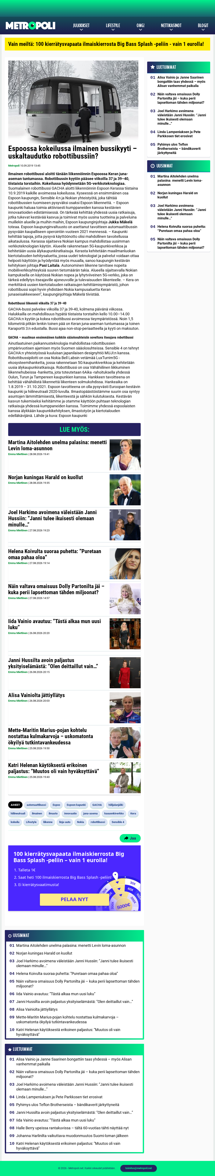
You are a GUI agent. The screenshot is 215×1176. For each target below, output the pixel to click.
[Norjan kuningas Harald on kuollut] (125, 489)
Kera (133, 813)
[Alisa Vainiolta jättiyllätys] (125, 707)
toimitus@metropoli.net (138, 1168)
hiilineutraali (18, 813)
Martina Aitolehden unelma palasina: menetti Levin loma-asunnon (57, 445)
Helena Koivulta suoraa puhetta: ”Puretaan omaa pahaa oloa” (54, 554)
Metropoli (14, 165)
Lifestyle (113, 25)
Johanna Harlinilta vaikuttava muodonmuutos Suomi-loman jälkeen (72, 1135)
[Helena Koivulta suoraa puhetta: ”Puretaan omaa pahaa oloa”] (125, 563)
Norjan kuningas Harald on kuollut (45, 477)
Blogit (203, 25)
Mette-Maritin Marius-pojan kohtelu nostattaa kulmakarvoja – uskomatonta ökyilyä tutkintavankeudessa (50, 736)
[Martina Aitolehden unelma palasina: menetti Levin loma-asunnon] (125, 454)
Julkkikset (81, 25)
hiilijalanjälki (116, 804)
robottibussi (98, 822)
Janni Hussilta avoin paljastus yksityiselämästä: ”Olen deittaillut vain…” (53, 663)
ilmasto (53, 813)
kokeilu (15, 822)
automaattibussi (36, 804)
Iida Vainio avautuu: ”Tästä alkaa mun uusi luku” (54, 624)
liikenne (47, 822)
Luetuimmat (23, 1049)
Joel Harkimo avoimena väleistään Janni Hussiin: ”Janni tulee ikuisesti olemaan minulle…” (52, 518)
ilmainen (37, 813)
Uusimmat (21, 935)
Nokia (80, 822)
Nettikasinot (171, 25)
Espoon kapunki (76, 804)
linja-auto (64, 822)
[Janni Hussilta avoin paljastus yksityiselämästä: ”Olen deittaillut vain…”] (125, 672)
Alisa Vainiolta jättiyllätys (36, 695)
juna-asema (90, 813)
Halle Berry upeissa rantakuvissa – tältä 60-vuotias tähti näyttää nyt (72, 1128)
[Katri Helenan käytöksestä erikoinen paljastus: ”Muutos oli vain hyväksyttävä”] (125, 777)
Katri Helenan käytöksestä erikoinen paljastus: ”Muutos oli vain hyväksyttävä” (53, 768)
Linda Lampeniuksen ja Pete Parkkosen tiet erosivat (59, 1097)
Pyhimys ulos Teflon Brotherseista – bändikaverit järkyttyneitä (67, 1104)
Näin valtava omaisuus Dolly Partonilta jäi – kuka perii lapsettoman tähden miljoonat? (56, 589)
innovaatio (70, 813)
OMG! (140, 25)
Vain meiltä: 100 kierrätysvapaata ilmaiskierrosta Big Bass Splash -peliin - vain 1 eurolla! (106, 44)
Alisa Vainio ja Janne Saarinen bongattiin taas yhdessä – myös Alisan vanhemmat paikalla (74, 1061)
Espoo (56, 804)
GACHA (97, 804)
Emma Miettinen (18, 454)
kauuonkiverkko (114, 813)
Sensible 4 (118, 822)
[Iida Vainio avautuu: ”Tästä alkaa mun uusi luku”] (125, 633)
